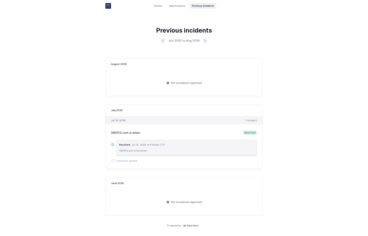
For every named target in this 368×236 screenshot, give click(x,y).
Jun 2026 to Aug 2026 (184, 40)
